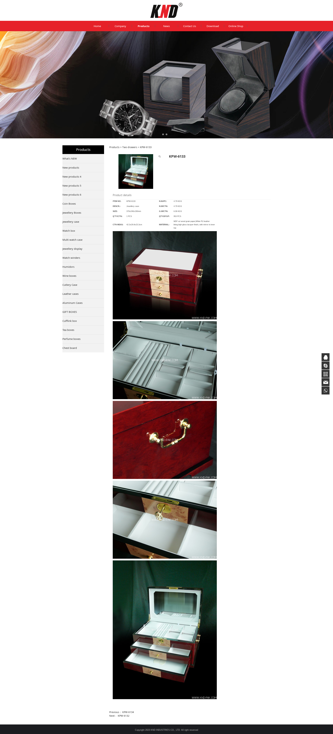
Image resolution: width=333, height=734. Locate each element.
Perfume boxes (71, 339)
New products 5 (71, 185)
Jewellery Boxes (71, 212)
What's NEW (69, 158)
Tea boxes (68, 330)
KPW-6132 (123, 715)
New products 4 (71, 176)
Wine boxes (69, 275)
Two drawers (129, 147)
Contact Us (189, 26)
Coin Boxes (69, 203)
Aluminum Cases (72, 302)
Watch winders (71, 257)
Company (120, 26)
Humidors (68, 266)
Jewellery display (72, 248)
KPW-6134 (128, 712)
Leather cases (70, 293)
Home (97, 26)
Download (213, 26)
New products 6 (71, 194)
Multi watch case (72, 239)
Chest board (69, 348)
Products (143, 26)
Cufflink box (69, 321)
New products (70, 167)
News (166, 26)
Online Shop (235, 26)
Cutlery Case (69, 284)
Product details (122, 195)
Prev (69, 85)
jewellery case (70, 221)
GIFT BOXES (69, 312)
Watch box (68, 230)
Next (263, 85)
